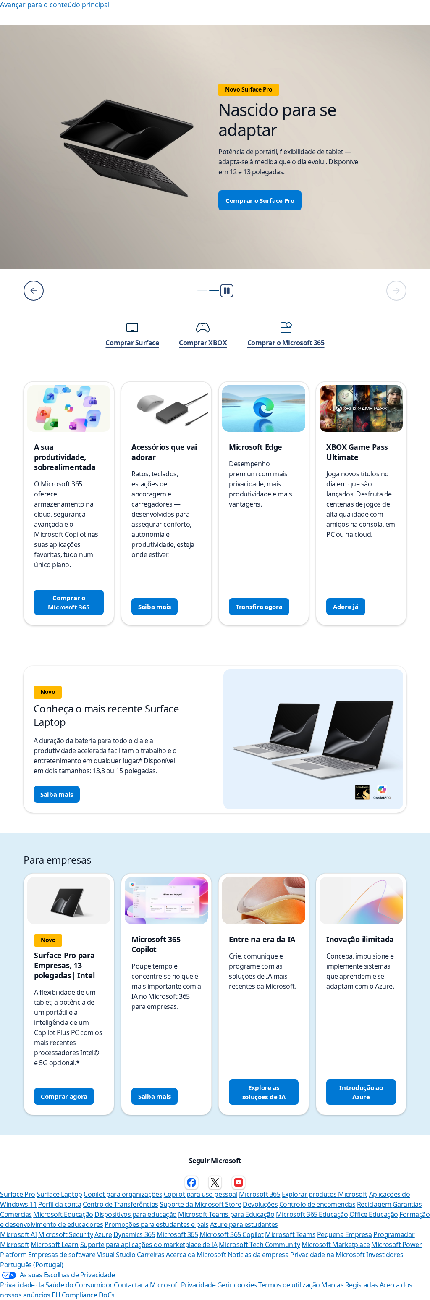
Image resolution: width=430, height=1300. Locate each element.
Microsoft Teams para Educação (226, 1214)
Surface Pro (17, 1194)
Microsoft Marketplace (336, 1244)
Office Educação (373, 1214)
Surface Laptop (59, 1194)
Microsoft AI (18, 1234)
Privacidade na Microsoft (327, 1254)
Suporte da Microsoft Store (200, 1204)
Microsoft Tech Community (259, 1244)
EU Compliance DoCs (83, 1295)
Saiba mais (154, 606)
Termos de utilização (289, 1284)
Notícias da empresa (258, 1254)
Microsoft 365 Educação (312, 1214)
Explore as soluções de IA (264, 1092)
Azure (103, 1234)
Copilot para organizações (123, 1194)
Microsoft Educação (63, 1214)
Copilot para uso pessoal (200, 1194)
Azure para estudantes (244, 1224)
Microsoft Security (65, 1234)
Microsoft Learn (55, 1244)
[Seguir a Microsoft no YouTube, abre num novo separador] (238, 1182)
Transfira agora (259, 606)
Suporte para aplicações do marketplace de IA (149, 1244)
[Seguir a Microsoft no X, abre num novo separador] (215, 1182)
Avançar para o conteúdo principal (55, 4)
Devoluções (260, 1204)
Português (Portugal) (31, 1264)
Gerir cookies (237, 1284)
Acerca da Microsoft (196, 1254)
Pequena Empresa (344, 1234)
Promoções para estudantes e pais (157, 1224)
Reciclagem (375, 1204)
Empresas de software (61, 1254)
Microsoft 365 (260, 1194)
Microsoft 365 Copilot (231, 1234)
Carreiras (151, 1254)
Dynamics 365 (134, 1234)
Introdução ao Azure (361, 1092)
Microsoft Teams (290, 1234)
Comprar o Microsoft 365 (68, 602)
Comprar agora (64, 1096)
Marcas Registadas (349, 1284)
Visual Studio (116, 1254)
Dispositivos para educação (135, 1214)
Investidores (384, 1254)
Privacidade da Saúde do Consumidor (56, 1284)
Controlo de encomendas (317, 1204)
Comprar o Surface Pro (259, 200)
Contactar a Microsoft (146, 1284)
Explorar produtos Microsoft (324, 1194)
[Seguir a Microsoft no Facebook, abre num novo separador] (191, 1182)
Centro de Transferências (120, 1204)
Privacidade (198, 1284)
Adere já (346, 606)
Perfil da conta (59, 1204)
